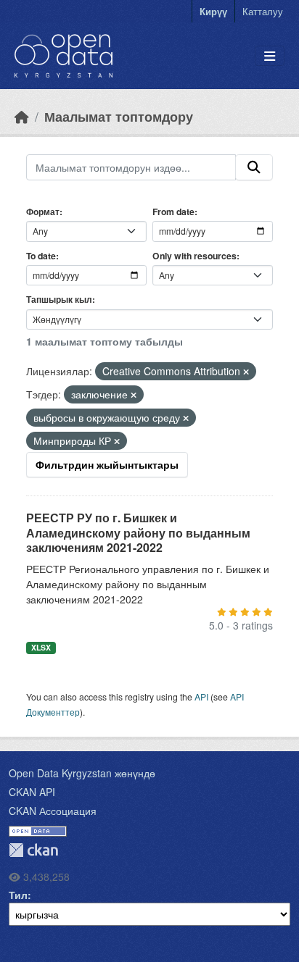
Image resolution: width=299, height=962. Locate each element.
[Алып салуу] (246, 371)
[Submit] (254, 167)
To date (41, 255)
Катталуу (262, 11)
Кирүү (213, 11)
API (201, 696)
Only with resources (194, 255)
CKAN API (32, 792)
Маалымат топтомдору (118, 116)
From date (173, 211)
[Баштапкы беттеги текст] (22, 116)
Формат (43, 211)
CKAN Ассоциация (53, 810)
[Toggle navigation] (269, 56)
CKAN (33, 850)
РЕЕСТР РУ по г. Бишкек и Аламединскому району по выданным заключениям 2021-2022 (138, 532)
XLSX (41, 647)
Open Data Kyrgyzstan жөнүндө (82, 773)
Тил (18, 894)
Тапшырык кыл (59, 299)
